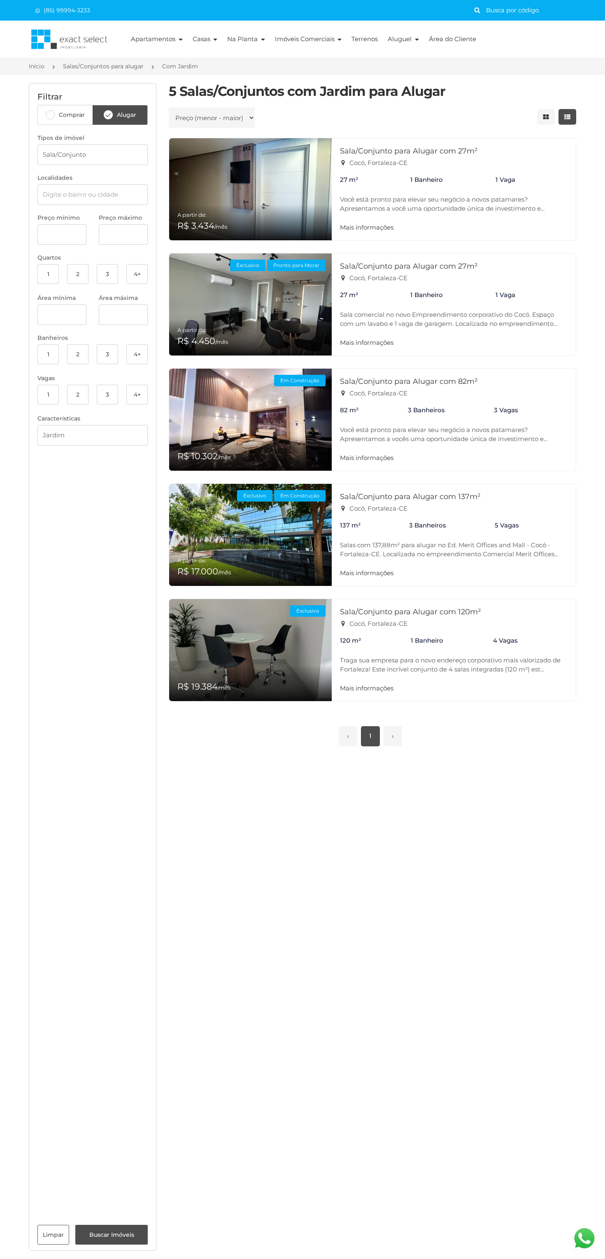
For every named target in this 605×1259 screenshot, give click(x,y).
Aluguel (400, 39)
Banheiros (52, 337)
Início (36, 66)
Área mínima (56, 298)
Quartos (49, 257)
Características (58, 418)
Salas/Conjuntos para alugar (103, 66)
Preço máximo (120, 217)
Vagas (46, 378)
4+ (137, 274)
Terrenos (364, 39)
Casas (202, 39)
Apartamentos (154, 39)
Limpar (53, 1234)
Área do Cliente (452, 39)
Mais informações (366, 227)
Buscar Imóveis (111, 1234)
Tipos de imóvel (60, 138)
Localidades (54, 177)
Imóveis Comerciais (305, 39)
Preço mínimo (58, 217)
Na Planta (243, 39)
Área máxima (118, 298)
